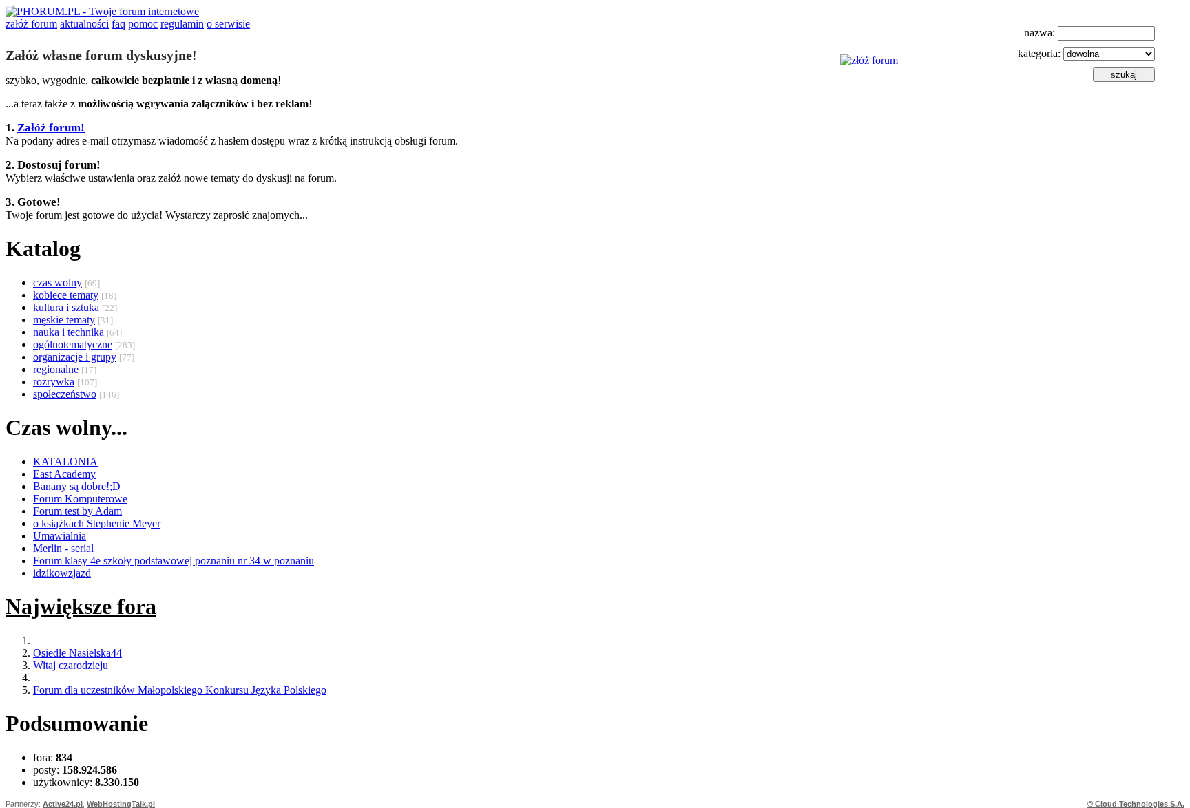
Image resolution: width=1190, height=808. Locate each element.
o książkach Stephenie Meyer (96, 523)
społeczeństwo (64, 394)
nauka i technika (68, 332)
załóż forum (31, 24)
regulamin (182, 24)
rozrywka (53, 381)
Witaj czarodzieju (70, 665)
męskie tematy (64, 320)
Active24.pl (63, 804)
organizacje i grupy (74, 357)
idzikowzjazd (62, 573)
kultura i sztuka (66, 307)
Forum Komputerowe (80, 498)
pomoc (143, 24)
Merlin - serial (63, 548)
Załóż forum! (51, 127)
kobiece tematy (65, 295)
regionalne (56, 369)
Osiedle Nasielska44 (77, 653)
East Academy (64, 474)
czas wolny (57, 282)
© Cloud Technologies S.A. (1135, 804)
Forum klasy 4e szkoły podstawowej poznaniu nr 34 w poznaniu (173, 560)
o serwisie (228, 24)
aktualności (84, 24)
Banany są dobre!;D (77, 486)
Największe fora (81, 606)
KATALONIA (65, 461)
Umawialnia (59, 536)
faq (118, 24)
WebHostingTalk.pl (121, 804)
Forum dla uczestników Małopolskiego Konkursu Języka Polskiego (179, 690)
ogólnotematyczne (72, 344)
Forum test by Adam (77, 511)
